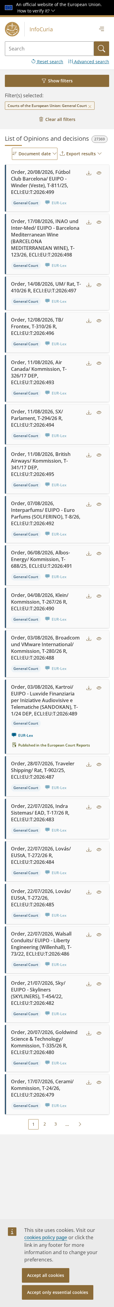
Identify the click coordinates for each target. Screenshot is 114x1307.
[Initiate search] (101, 48)
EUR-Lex (25, 735)
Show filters (60, 81)
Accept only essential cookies (57, 1292)
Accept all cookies (45, 1275)
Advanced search (91, 61)
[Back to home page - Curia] (12, 29)
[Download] (89, 173)
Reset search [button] (49, 61)
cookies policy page (45, 1237)
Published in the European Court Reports (54, 745)
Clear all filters (60, 119)
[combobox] (34, 154)
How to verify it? (34, 11)
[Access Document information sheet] (99, 173)
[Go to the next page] (80, 1124)
